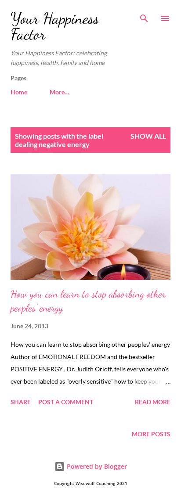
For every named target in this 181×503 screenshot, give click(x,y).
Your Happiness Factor (55, 26)
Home (19, 92)
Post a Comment (65, 402)
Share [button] (21, 402)
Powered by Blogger (96, 466)
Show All (148, 136)
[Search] (144, 16)
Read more (152, 402)
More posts (151, 434)
